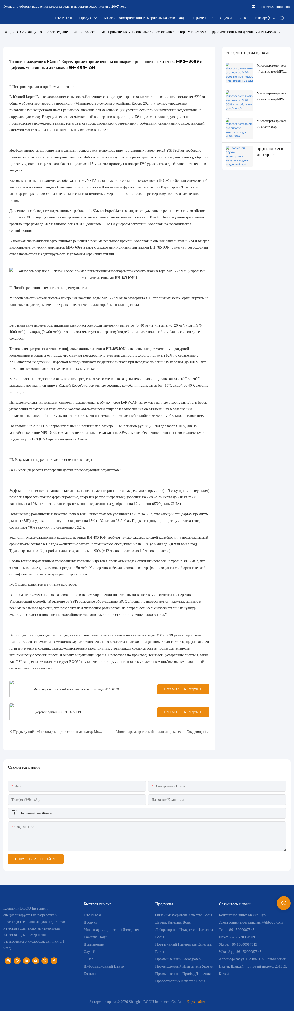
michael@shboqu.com (274, 7)
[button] (269, 18)
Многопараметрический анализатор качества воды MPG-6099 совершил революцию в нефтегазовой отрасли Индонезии (272, 124)
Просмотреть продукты (183, 689)
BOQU (8, 32)
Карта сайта (196, 1002)
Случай (26, 32)
